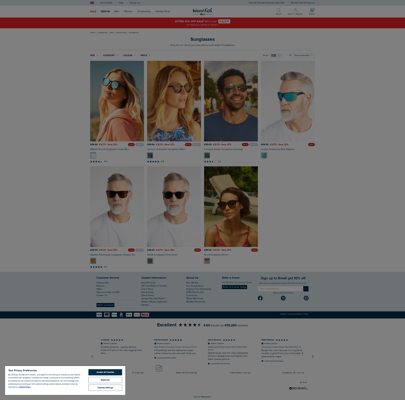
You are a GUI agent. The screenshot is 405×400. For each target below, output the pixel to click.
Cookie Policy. (25, 387)
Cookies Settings (105, 387)
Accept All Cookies (105, 372)
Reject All (105, 380)
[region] (65, 380)
